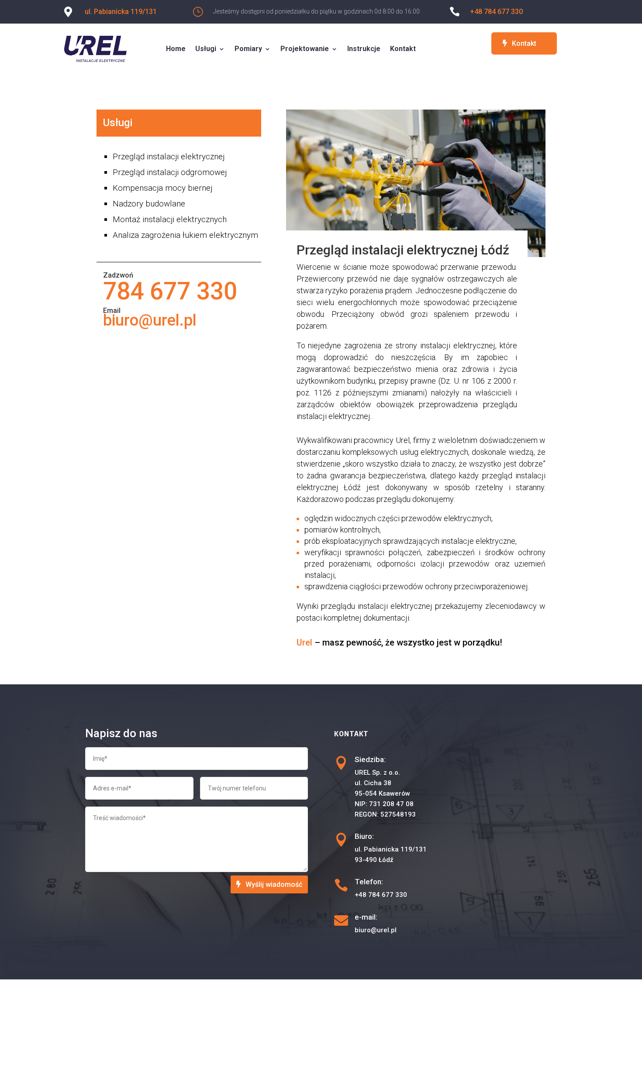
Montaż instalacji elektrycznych (170, 219)
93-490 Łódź (374, 860)
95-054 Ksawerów (382, 793)
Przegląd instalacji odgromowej (170, 172)
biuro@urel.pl (150, 320)
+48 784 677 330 (496, 11)
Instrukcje (363, 49)
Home (176, 49)
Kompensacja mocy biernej (162, 188)
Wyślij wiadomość (273, 884)
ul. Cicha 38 (373, 783)
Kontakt (403, 49)
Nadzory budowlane (149, 204)
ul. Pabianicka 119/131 (121, 11)
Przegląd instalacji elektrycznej (168, 156)
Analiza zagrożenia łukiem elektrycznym (185, 235)
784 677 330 (170, 291)
